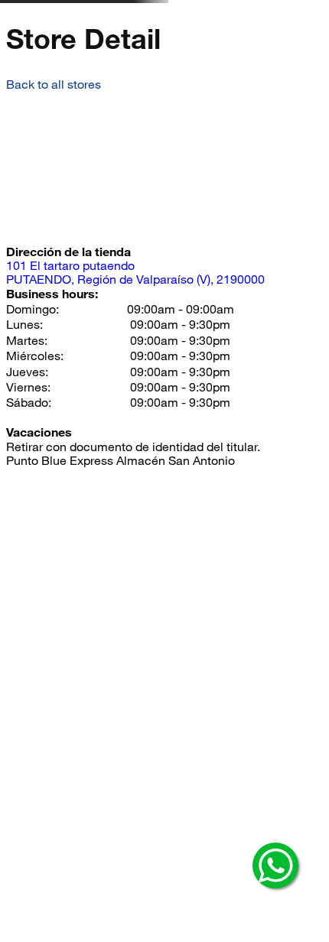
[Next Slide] (290, 69)
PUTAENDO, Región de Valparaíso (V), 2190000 (135, 368)
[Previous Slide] (31, 69)
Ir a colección (160, 84)
